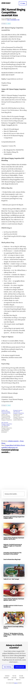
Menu (23, 3)
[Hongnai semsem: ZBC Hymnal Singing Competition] (19, 415)
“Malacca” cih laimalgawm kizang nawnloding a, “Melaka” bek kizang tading (13, 634)
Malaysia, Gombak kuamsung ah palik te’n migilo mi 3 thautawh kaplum (12, 546)
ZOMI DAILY (5, 3)
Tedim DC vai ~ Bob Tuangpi (11, 579)
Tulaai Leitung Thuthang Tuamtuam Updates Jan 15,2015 (13, 538)
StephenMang (13, 19)
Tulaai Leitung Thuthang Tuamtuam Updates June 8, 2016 (13, 599)
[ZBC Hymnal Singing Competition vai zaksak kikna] (7, 427)
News (8, 19)
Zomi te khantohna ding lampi (11, 559)
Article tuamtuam (19, 667)
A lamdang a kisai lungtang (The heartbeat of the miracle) (12, 553)
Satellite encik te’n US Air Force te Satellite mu (13, 606)
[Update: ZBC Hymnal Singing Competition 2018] (7, 415)
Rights (15, 682)
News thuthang (7, 667)
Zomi (18, 19)
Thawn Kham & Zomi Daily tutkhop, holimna (13, 627)
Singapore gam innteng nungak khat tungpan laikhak (13, 517)
